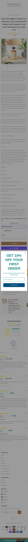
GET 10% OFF (14, 285)
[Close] (25, 253)
